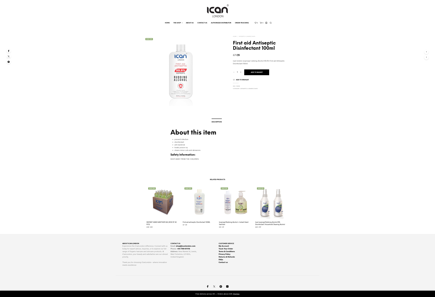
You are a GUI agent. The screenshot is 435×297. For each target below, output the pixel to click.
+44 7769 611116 (183, 249)
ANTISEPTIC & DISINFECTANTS (247, 36)
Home (167, 23)
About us (190, 23)
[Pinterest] (8, 62)
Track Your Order (226, 249)
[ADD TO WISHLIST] (163, 215)
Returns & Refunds (227, 257)
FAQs (221, 259)
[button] (256, 23)
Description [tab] (217, 122)
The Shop (177, 23)
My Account (224, 246)
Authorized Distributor (221, 23)
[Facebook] (8, 51)
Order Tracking (242, 23)
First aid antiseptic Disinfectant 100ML (196, 222)
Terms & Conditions (227, 251)
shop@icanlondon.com (185, 246)
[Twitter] (8, 56)
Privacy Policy (224, 254)
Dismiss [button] (236, 294)
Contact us (202, 23)
